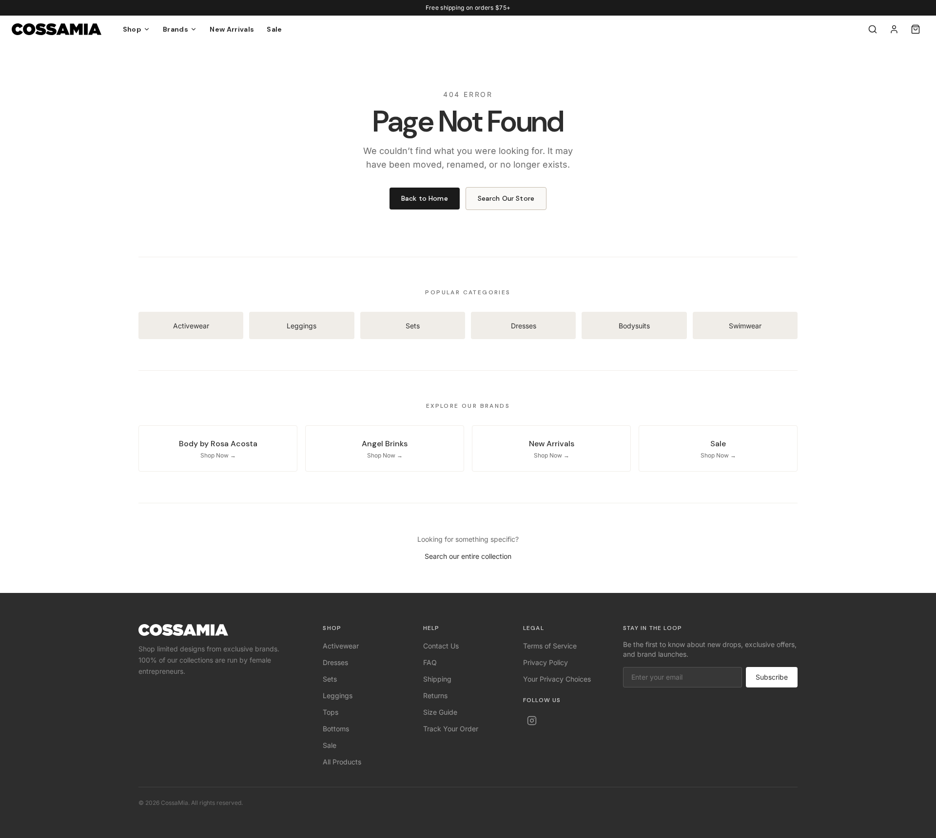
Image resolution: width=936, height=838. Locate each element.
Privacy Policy (545, 662)
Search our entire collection (468, 556)
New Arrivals (232, 29)
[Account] (894, 29)
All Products (342, 762)
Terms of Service (550, 646)
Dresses (335, 662)
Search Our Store (506, 198)
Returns (435, 695)
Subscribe (772, 677)
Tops (330, 712)
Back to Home (424, 198)
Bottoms (336, 728)
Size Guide (440, 712)
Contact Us (441, 646)
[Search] (872, 29)
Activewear (341, 646)
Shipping (437, 679)
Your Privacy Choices (557, 679)
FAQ (430, 662)
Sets (330, 679)
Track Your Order (450, 728)
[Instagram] (532, 720)
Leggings (337, 695)
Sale (274, 29)
